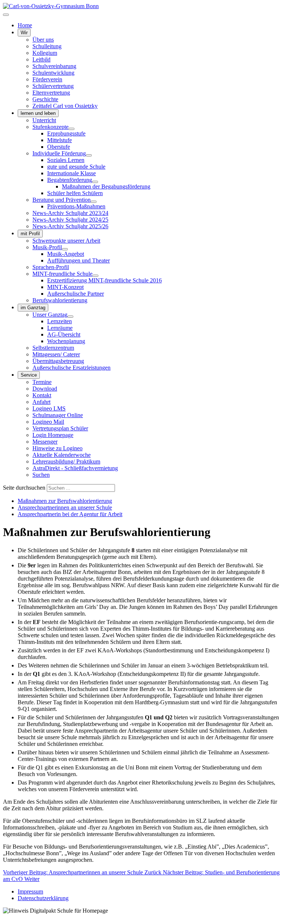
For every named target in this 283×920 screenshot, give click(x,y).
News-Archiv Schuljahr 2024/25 (70, 219)
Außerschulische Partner (75, 293)
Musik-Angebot (65, 254)
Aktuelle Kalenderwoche (61, 455)
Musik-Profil (47, 247)
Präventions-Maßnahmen (76, 206)
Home (25, 25)
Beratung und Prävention (61, 200)
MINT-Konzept (65, 287)
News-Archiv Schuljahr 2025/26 (70, 226)
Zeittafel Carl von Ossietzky (65, 106)
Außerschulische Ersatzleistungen (71, 367)
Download (44, 388)
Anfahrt (41, 402)
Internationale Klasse (71, 173)
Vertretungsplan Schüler (60, 428)
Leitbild (41, 59)
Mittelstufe (59, 140)
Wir (24, 32)
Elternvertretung (51, 92)
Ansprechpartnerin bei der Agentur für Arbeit (70, 514)
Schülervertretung (53, 86)
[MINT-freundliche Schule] (95, 276)
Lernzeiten (59, 321)
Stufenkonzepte (50, 127)
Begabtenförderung (69, 180)
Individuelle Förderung (59, 153)
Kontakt (41, 395)
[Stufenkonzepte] (71, 129)
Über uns (43, 39)
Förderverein (47, 79)
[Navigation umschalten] (6, 15)
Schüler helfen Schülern (75, 193)
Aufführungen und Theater (78, 260)
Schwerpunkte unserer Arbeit (66, 240)
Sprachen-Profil (50, 267)
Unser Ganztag (49, 314)
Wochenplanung (66, 341)
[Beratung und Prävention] (94, 202)
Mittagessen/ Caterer (56, 354)
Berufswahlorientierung (59, 300)
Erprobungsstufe (66, 133)
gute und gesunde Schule (76, 166)
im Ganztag (33, 307)
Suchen (41, 475)
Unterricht (44, 120)
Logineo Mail (48, 422)
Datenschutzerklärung (43, 898)
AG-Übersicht (63, 334)
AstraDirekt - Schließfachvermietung (75, 468)
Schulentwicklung (53, 73)
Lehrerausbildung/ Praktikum (66, 461)
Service (29, 375)
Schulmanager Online (57, 415)
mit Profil (30, 233)
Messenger (44, 441)
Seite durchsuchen (24, 487)
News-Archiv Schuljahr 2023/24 (70, 213)
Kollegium (44, 53)
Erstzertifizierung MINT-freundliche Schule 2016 (104, 280)
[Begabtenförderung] (95, 182)
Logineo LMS (49, 408)
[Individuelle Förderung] (89, 155)
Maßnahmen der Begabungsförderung (106, 186)
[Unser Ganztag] (70, 317)
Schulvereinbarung (54, 66)
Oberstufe (58, 147)
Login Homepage (52, 435)
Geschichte (45, 99)
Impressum (30, 891)
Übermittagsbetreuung (58, 361)
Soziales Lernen (65, 160)
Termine (42, 382)
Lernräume (60, 328)
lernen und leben (38, 113)
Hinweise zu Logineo (57, 448)
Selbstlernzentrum (53, 348)
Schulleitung (47, 46)
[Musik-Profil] (65, 249)
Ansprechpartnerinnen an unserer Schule (65, 507)
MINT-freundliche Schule (62, 274)
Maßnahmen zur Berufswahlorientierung (65, 501)
